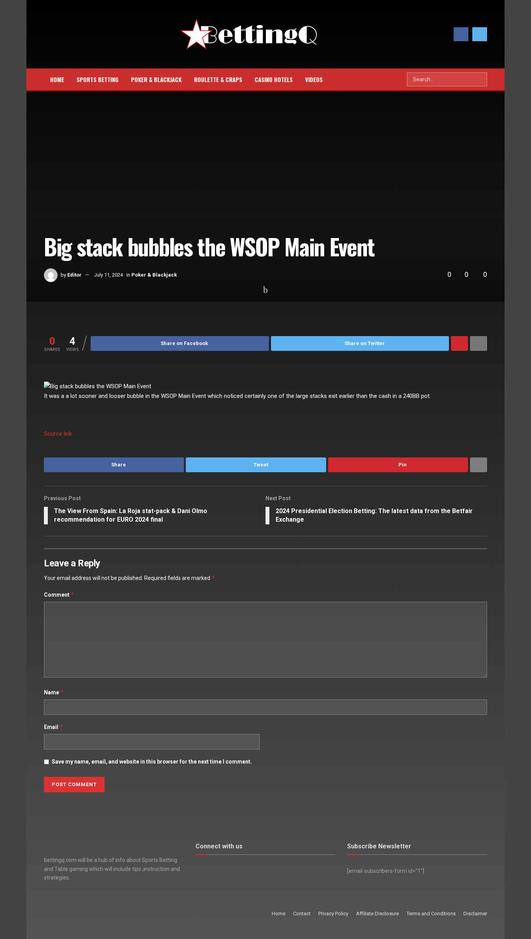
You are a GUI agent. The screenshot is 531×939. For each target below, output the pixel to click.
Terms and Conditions (431, 913)
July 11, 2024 (108, 275)
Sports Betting (98, 79)
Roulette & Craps (218, 79)
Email (53, 727)
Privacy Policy (333, 913)
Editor (74, 275)
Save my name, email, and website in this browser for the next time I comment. (152, 762)
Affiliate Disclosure (377, 913)
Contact (302, 913)
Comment (59, 594)
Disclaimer (475, 913)
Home (57, 79)
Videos (314, 79)
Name (54, 692)
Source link (58, 433)
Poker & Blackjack (156, 79)
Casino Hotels (274, 79)
